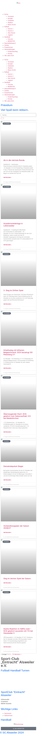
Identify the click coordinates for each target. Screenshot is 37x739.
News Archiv (12, 24)
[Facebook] (3, 9)
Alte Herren (11, 33)
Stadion (10, 22)
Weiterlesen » (7, 177)
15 (13, 654)
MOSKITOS (11, 41)
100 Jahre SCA (9, 55)
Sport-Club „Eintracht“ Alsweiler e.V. (17, 662)
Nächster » (17, 654)
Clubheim (11, 20)
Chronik (10, 39)
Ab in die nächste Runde (14, 160)
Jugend (10, 35)
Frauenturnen (8, 47)
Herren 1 (10, 29)
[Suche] (2, 118)
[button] (18, 58)
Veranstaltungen (9, 49)
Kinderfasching (13, 51)
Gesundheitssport (10, 43)
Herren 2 (10, 31)
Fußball (6, 26)
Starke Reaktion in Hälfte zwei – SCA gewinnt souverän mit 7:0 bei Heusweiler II (18, 631)
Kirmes (10, 53)
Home (6, 14)
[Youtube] (12, 9)
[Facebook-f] (2, 736)
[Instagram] (8, 9)
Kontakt (10, 18)
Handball (7, 37)
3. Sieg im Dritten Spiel (13, 290)
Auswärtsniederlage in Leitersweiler (13, 224)
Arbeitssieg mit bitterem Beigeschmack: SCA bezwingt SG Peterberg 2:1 (18, 352)
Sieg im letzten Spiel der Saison (17, 578)
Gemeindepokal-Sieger (13, 466)
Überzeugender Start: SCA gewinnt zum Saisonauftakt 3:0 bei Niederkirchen (17, 416)
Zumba (6, 45)
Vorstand (11, 16)
